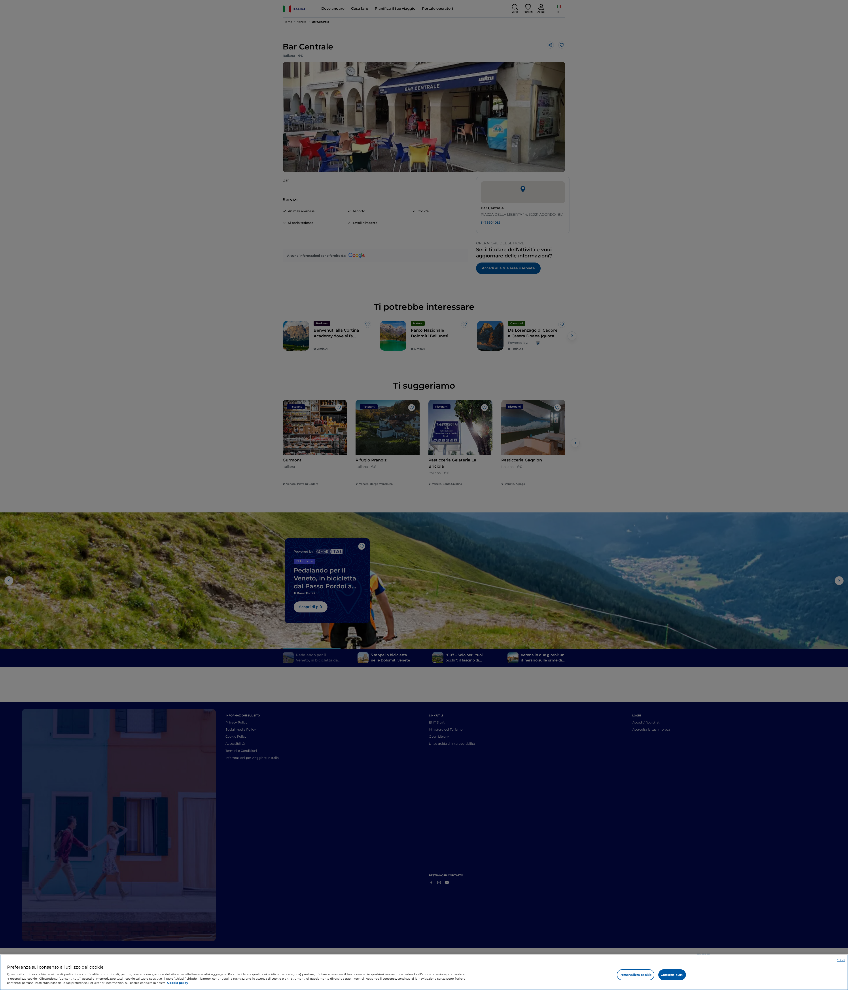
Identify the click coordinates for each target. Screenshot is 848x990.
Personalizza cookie (635, 975)
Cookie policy (177, 982)
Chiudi (841, 960)
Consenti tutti (672, 975)
